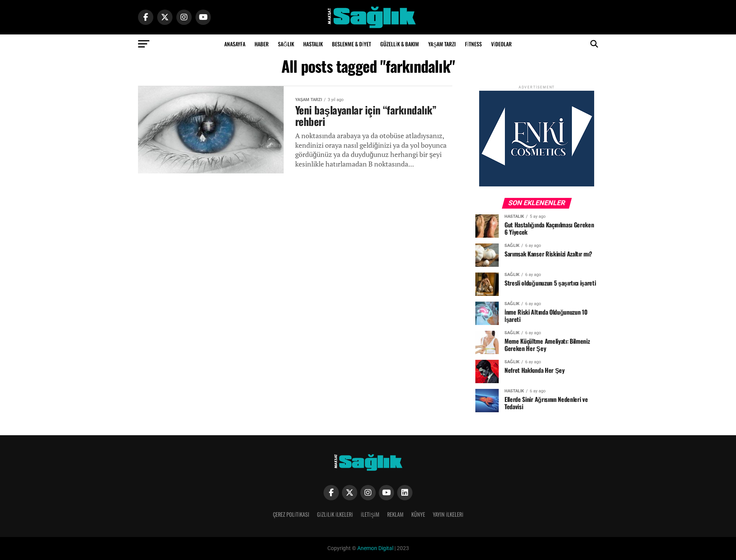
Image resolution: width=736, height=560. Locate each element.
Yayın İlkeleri (448, 514)
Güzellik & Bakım (399, 44)
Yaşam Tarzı (442, 44)
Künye (418, 514)
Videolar (501, 44)
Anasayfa (234, 44)
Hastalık (313, 44)
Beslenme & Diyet (351, 44)
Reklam (395, 514)
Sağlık (286, 44)
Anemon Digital (374, 548)
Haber (262, 44)
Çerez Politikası (291, 514)
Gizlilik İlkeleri (335, 514)
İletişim (370, 514)
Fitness (473, 44)
